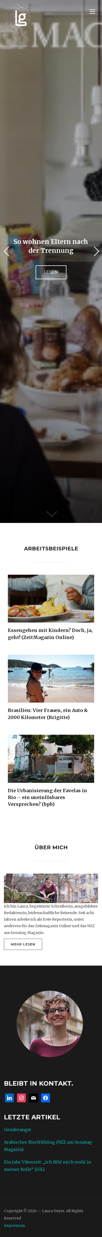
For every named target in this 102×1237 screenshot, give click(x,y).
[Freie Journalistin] (17, 16)
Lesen (51, 274)
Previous (6, 251)
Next (95, 251)
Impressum (14, 1225)
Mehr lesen (23, 944)
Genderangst (17, 1129)
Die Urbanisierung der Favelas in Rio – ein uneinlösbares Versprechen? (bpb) (47, 797)
